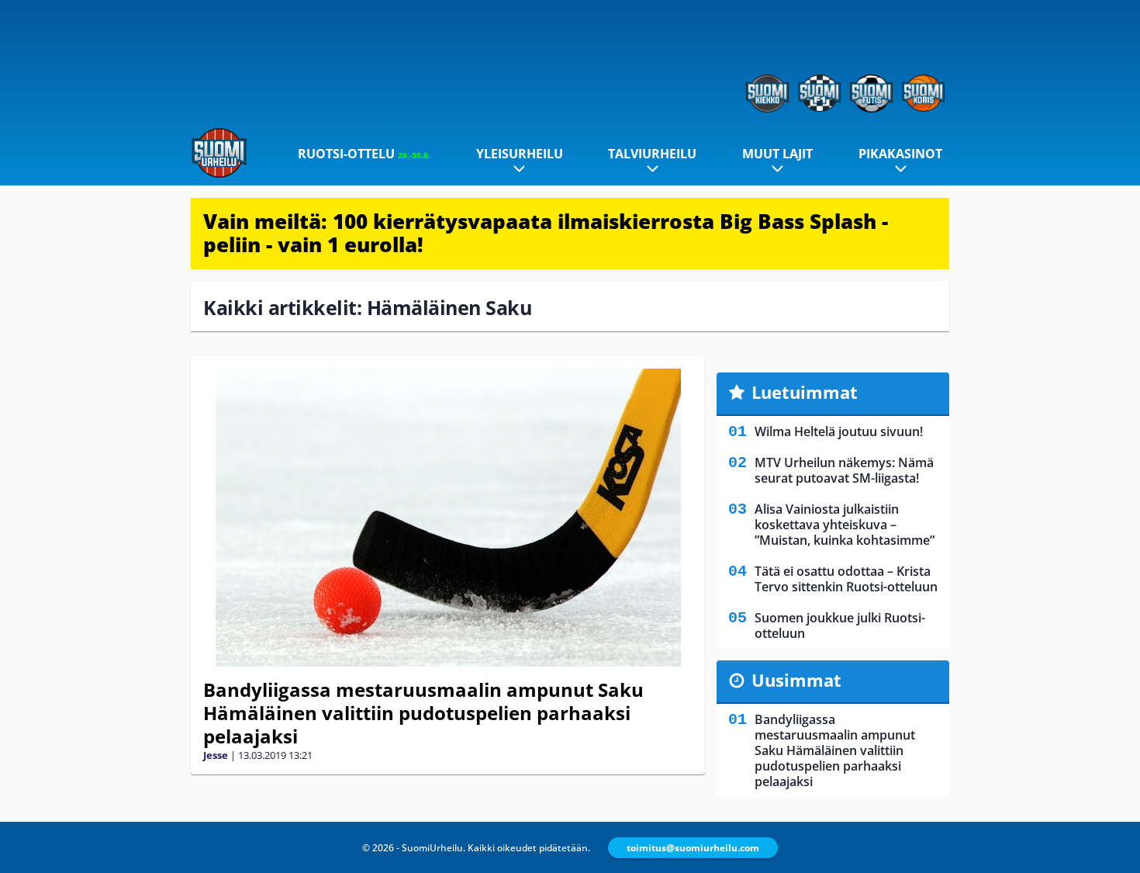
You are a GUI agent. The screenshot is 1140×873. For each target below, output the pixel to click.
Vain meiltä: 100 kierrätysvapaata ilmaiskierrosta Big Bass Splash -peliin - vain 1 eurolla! (545, 232)
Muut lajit (777, 153)
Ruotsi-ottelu (364, 153)
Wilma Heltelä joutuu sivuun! (839, 431)
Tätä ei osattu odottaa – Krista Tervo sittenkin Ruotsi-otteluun (846, 579)
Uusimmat (796, 679)
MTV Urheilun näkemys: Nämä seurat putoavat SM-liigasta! (844, 470)
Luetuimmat (804, 392)
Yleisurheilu (519, 153)
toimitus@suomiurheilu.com (693, 847)
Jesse (215, 755)
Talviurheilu (652, 153)
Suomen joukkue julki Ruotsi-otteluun (840, 625)
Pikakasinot (900, 153)
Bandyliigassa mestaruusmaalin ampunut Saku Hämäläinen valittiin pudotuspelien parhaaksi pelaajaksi (423, 713)
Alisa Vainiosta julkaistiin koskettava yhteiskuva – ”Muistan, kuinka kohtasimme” (844, 525)
